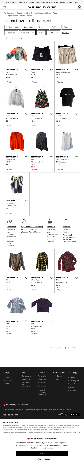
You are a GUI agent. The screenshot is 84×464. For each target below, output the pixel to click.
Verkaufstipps (42, 376)
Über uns (71, 378)
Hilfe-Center (57, 376)
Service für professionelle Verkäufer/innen (43, 392)
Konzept (7, 378)
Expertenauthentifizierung (32, 226)
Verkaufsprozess (44, 379)
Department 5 (22, 13)
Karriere (71, 387)
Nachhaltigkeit (73, 381)
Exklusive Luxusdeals (51, 228)
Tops (55, 13)
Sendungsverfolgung (29, 376)
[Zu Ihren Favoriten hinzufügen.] (26, 69)
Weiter (42, 453)
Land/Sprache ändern (42, 459)
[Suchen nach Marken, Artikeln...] (4, 7)
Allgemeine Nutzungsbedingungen (36, 410)
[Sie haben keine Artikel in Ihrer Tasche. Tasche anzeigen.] (79, 6)
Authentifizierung (28, 379)
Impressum (19, 410)
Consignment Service (8, 382)
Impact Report (73, 384)
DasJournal (72, 390)
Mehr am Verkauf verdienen (67, 229)
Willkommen (9, 13)
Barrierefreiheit (9, 410)
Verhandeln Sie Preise (11, 228)
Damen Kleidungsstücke (41, 13)
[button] (79, 6)
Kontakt (56, 379)
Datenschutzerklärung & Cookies (60, 410)
